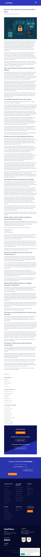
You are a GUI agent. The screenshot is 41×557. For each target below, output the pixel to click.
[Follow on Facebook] (4, 540)
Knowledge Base (7, 486)
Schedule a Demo (20, 440)
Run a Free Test (12, 474)
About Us (5, 503)
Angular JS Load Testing (8, 408)
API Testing (6, 379)
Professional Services (20, 448)
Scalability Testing (19, 493)
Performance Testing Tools (8, 393)
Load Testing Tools (19, 489)
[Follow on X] (6, 540)
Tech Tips (5, 384)
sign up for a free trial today (12, 369)
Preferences (28, 554)
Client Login (30, 507)
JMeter (28, 495)
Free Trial (30, 511)
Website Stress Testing (19, 491)
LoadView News (7, 381)
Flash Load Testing (7, 410)
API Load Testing (18, 495)
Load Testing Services (7, 499)
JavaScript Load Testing (8, 414)
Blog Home (6, 374)
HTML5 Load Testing (7, 412)
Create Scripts (6, 511)
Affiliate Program (7, 495)
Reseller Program (7, 497)
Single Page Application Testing (9, 417)
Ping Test (17, 510)
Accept (23, 554)
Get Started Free (20, 432)
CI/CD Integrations (7, 518)
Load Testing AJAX (7, 398)
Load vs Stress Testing (8, 402)
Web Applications (30, 488)
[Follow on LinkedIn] (7, 540)
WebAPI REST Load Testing (8, 421)
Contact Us (6, 488)
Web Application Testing (8, 391)
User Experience (7, 386)
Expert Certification (7, 501)
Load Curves (6, 509)
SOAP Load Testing (7, 419)
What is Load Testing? (19, 487)
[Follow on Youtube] (9, 540)
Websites (28, 486)
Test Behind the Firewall (8, 516)
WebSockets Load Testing (8, 423)
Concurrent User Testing (8, 400)
